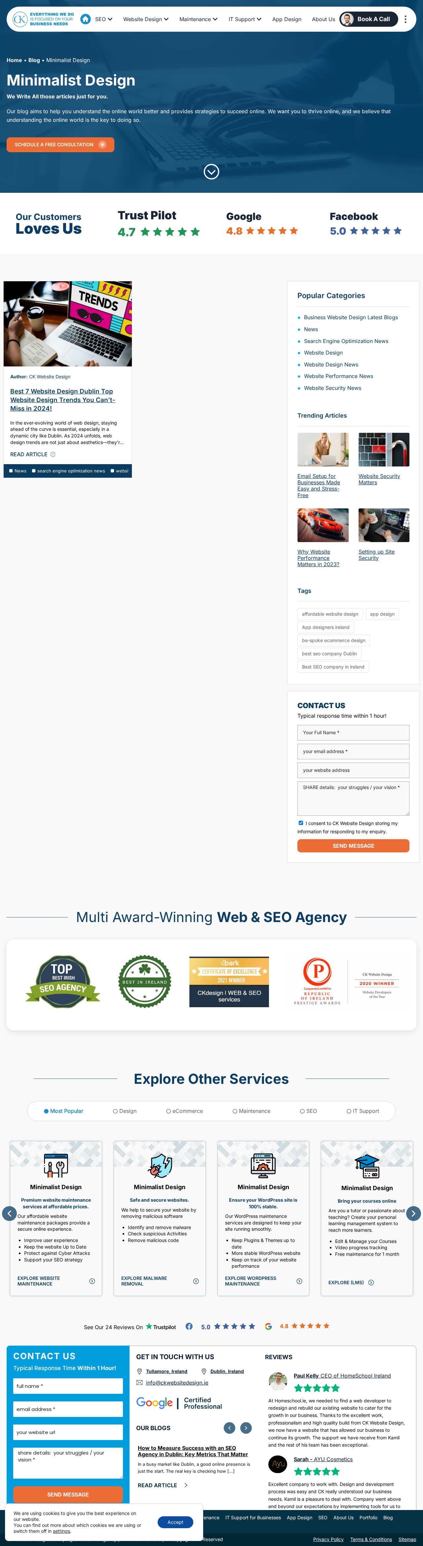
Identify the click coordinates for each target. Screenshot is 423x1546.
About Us (343, 1517)
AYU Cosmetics (323, 1459)
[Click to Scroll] (211, 172)
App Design (299, 1517)
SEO (322, 1517)
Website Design (323, 352)
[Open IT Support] (259, 19)
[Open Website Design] (166, 19)
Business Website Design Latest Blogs (351, 317)
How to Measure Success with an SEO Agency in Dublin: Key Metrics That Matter (193, 1451)
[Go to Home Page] (85, 19)
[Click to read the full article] (68, 323)
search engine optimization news (71, 470)
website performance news (338, 376)
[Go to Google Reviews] (297, 1326)
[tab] (63, 1111)
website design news (331, 364)
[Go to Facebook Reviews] (220, 1326)
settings (61, 1531)
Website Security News (332, 388)
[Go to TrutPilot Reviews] (160, 1326)
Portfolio (368, 1517)
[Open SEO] (110, 19)
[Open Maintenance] (215, 19)
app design (382, 614)
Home (14, 60)
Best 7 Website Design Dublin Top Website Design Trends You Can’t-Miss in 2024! (62, 400)
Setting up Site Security (377, 554)
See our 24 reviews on (113, 1327)
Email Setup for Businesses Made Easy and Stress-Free (318, 485)
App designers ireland (326, 627)
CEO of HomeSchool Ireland (342, 1375)
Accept (175, 1522)
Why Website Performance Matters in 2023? (318, 557)
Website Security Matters (379, 479)
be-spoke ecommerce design (333, 640)
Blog (34, 60)
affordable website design (330, 614)
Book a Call (374, 19)
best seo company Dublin (329, 653)
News (20, 470)
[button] (9, 1213)
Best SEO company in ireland (333, 667)
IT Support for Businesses (253, 1517)
